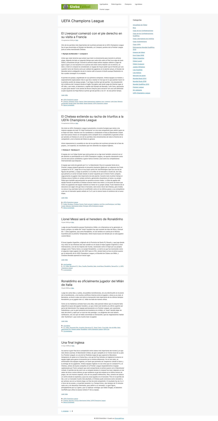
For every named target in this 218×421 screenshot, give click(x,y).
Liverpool (107, 101)
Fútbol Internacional (89, 101)
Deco (80, 266)
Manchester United (76, 206)
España (84, 266)
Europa (77, 400)
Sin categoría (137, 90)
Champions (128, 4)
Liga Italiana (138, 4)
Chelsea (76, 204)
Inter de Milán (113, 327)
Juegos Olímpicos (139, 67)
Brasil (95, 327)
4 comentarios (67, 270)
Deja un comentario (68, 105)
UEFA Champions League (70, 99)
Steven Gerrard (88, 103)
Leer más (64, 95)
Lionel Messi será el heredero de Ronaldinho (92, 219)
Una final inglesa (72, 342)
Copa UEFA (137, 44)
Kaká (118, 327)
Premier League (104, 9)
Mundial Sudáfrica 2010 (141, 84)
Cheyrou (65, 101)
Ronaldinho (107, 266)
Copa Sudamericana (140, 41)
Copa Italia (105, 327)
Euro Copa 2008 (138, 55)
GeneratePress (119, 418)
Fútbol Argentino (116, 4)
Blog (134, 28)
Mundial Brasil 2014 (139, 78)
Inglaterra (98, 101)
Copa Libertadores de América (143, 39)
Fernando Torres (73, 101)
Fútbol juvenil (137, 61)
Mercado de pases (139, 75)
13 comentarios (67, 331)
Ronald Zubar (72, 103)
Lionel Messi (100, 266)
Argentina (82, 327)
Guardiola (90, 266)
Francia (81, 101)
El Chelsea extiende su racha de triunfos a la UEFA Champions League (92, 118)
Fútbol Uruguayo (138, 64)
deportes (71, 400)
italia (94, 266)
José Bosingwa (109, 204)
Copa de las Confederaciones (143, 31)
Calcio (100, 327)
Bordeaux (70, 204)
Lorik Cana (114, 101)
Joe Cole (101, 204)
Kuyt (103, 101)
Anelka (65, 204)
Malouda (68, 206)
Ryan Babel (80, 103)
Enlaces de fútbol (139, 52)
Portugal (85, 206)
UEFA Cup (106, 329)
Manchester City (66, 329)
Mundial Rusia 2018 (139, 81)
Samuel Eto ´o (115, 266)
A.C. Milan (66, 266)
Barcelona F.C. (74, 266)
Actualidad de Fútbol (140, 25)
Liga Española (104, 4)
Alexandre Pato (74, 327)
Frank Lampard (88, 204)
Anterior (65, 411)
